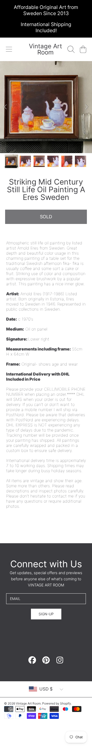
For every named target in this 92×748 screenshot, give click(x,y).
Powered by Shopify (56, 703)
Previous (5, 107)
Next (86, 107)
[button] (9, 49)
